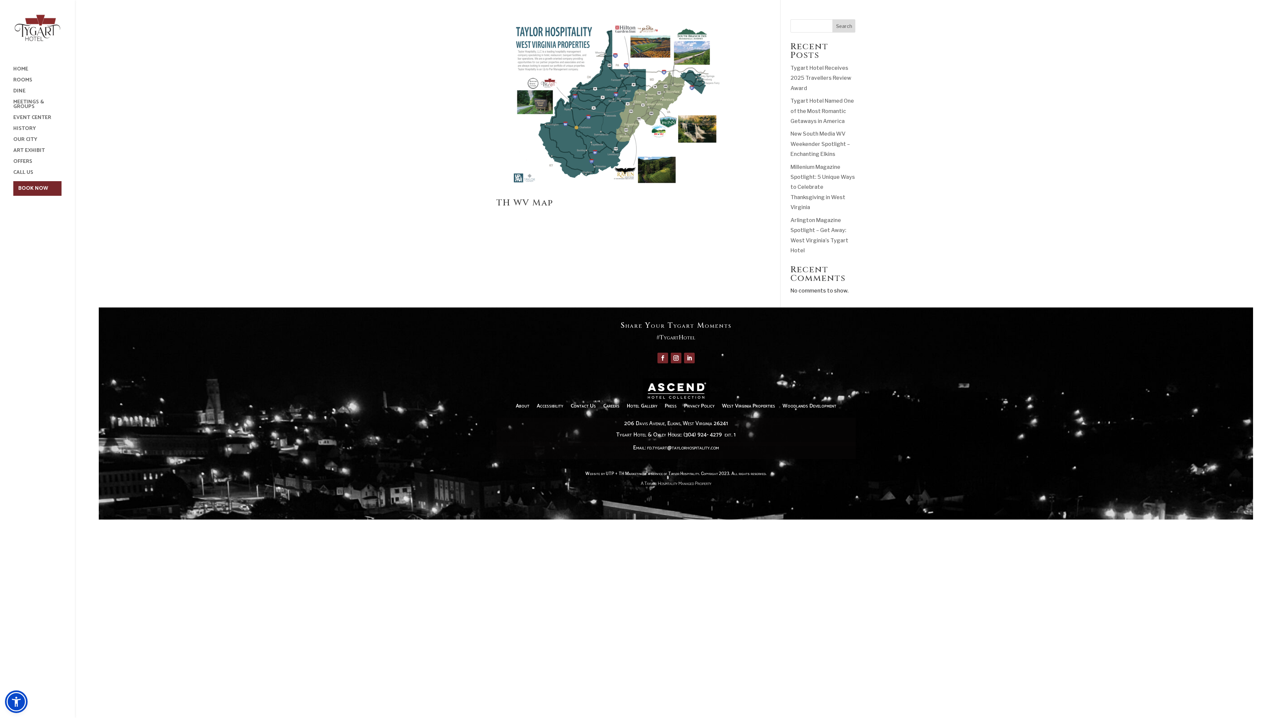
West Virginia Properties (748, 407)
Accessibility (550, 407)
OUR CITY (25, 140)
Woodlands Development (809, 407)
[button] (16, 701)
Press (671, 407)
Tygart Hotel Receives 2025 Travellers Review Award (820, 78)
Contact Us (583, 407)
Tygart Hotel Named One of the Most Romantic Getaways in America (822, 111)
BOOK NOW (33, 188)
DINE (19, 92)
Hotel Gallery (642, 407)
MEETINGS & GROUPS (28, 105)
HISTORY (24, 129)
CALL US (23, 173)
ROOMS (22, 81)
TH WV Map (525, 203)
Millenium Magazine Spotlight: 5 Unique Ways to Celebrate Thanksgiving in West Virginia (822, 187)
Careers (611, 407)
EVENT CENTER (32, 118)
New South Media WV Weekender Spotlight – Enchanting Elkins (820, 144)
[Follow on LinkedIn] (689, 358)
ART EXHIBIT (29, 151)
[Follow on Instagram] (676, 358)
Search (844, 26)
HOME (20, 70)
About (522, 407)
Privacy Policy (699, 407)
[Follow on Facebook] (662, 358)
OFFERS (22, 162)
